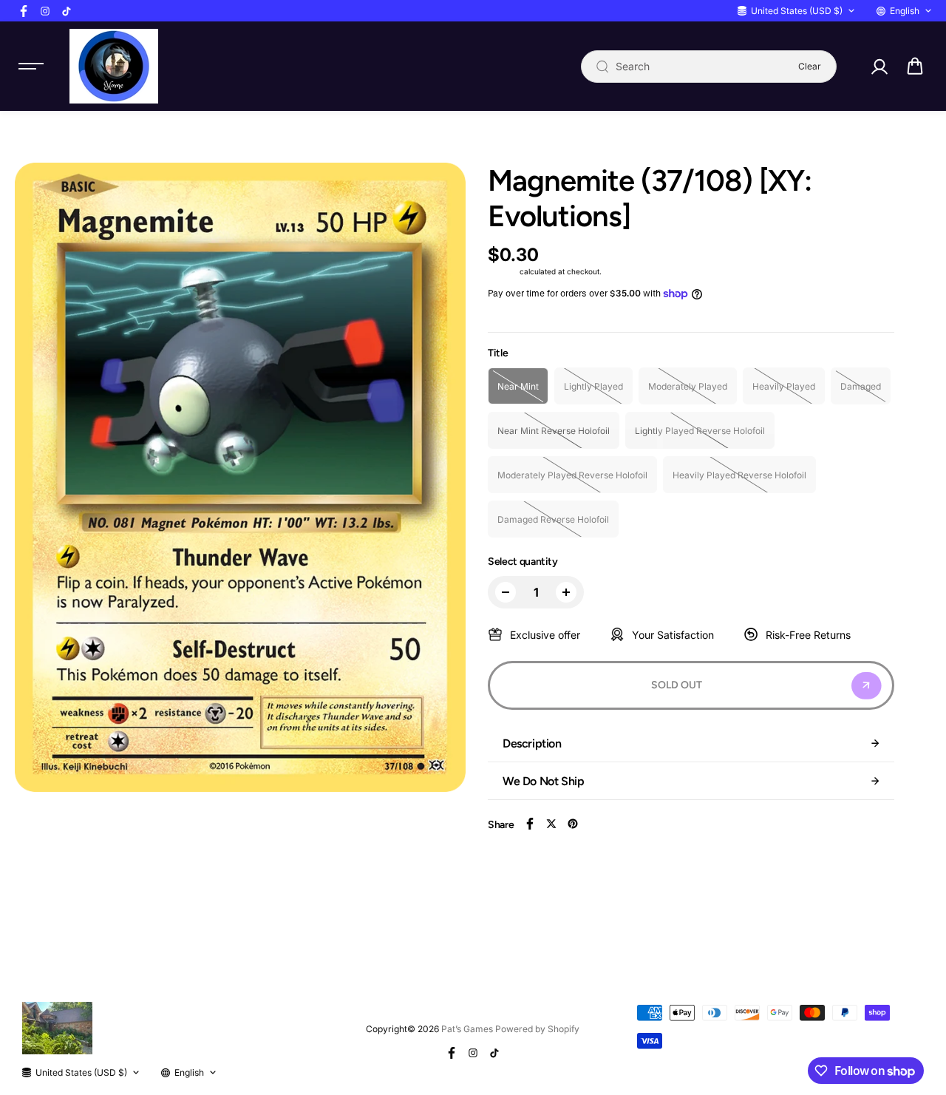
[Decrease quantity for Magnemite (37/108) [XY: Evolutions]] (505, 592)
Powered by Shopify (537, 1028)
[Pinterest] (573, 824)
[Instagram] (45, 11)
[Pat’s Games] (113, 66)
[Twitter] (551, 824)
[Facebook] (24, 11)
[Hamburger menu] (31, 66)
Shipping (502, 271)
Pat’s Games (467, 1028)
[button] (915, 66)
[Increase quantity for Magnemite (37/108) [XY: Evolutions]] (566, 592)
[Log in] (878, 66)
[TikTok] (66, 11)
